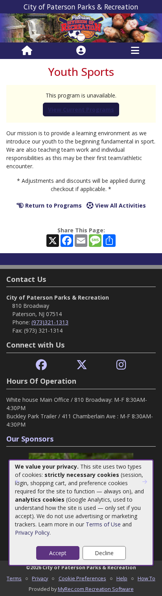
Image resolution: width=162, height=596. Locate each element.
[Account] (81, 50)
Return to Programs (53, 205)
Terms (14, 578)
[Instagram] (121, 365)
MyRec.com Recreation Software (96, 588)
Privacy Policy (32, 532)
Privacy (40, 578)
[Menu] (135, 50)
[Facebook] (41, 365)
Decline (104, 553)
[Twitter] (81, 365)
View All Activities (120, 205)
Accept (57, 553)
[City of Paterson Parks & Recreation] (81, 27)
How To (146, 578)
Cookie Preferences (82, 578)
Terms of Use (103, 524)
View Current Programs (81, 109)
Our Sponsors (29, 438)
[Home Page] (27, 50)
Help (121, 578)
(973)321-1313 (49, 322)
